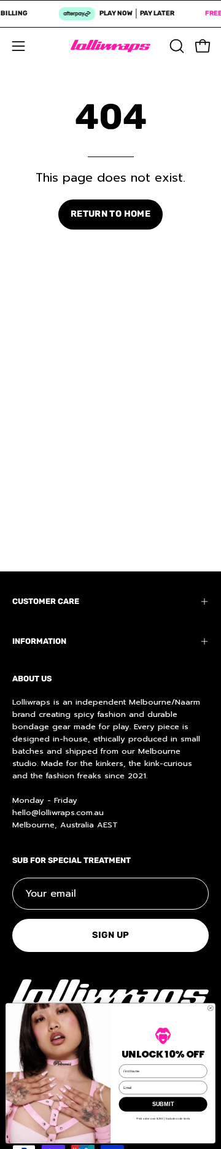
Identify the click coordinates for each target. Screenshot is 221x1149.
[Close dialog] (210, 1008)
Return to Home (110, 214)
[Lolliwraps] (110, 46)
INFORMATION (39, 641)
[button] (175, 46)
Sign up (111, 935)
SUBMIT (163, 1104)
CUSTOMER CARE (45, 601)
